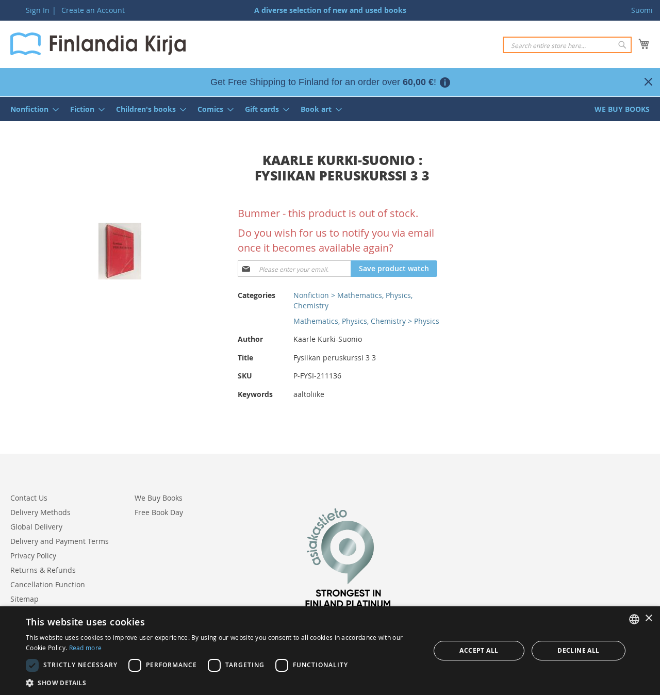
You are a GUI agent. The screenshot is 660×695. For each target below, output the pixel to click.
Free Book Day (159, 512)
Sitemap (24, 599)
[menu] (330, 109)
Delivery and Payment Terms (59, 541)
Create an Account (93, 10)
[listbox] (634, 619)
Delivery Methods (40, 512)
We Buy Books (159, 498)
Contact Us (28, 498)
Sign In (38, 10)
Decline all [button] (578, 650)
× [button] (648, 618)
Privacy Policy (33, 555)
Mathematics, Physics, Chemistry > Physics (366, 321)
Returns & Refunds (43, 570)
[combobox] (567, 45)
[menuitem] (31, 109)
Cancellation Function (47, 584)
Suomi (642, 10)
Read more (85, 647)
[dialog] (330, 650)
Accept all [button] (478, 650)
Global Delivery (36, 527)
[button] (222, 682)
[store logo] (98, 43)
